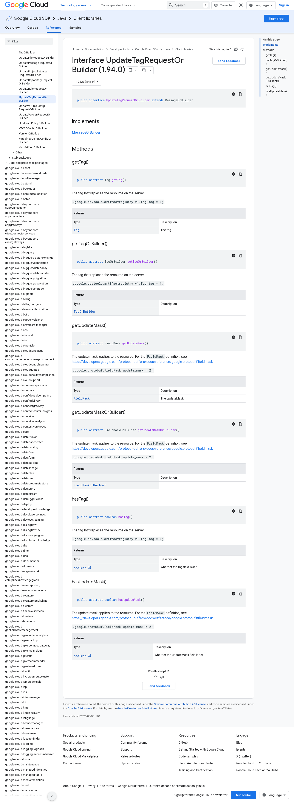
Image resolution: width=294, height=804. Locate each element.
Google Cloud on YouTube (253, 763)
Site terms (107, 786)
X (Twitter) (243, 756)
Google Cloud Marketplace (81, 756)
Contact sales (72, 763)
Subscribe (243, 795)
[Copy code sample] (240, 94)
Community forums (134, 742)
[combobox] (188, 5)
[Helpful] (236, 49)
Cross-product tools (116, 5)
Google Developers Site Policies (137, 708)
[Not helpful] (242, 49)
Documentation (94, 49)
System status (131, 763)
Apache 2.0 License (80, 708)
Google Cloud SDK (32, 18)
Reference (54, 28)
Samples (75, 28)
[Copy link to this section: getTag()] (92, 162)
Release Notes (130, 756)
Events (241, 749)
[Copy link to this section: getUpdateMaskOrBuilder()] (129, 412)
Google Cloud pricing (77, 749)
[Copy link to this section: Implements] (103, 121)
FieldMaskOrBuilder (90, 485)
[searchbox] (29, 41)
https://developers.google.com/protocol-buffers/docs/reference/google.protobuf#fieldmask (142, 362)
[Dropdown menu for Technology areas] (91, 5)
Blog (239, 742)
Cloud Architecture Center (196, 763)
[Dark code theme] (233, 94)
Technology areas (73, 5)
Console (226, 5)
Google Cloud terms (131, 786)
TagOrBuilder (85, 311)
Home (75, 49)
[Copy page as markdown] (144, 70)
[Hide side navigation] (52, 796)
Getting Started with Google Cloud (201, 749)
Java (62, 18)
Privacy (91, 786)
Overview (12, 28)
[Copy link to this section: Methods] (98, 149)
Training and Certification (196, 770)
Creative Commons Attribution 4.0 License (180, 704)
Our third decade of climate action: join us (177, 786)
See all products (74, 742)
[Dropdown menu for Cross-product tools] (136, 5)
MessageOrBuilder (86, 132)
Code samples (188, 756)
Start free (276, 18)
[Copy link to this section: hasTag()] (92, 499)
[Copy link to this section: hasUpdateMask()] (111, 582)
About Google (72, 786)
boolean (80, 568)
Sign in (284, 5)
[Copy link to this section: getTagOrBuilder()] (111, 244)
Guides (32, 28)
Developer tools (120, 49)
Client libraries (87, 18)
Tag (76, 230)
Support (126, 749)
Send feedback (229, 61)
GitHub (183, 742)
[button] (28, 152)
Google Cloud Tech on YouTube (257, 770)
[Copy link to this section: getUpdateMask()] (111, 325)
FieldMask (82, 398)
